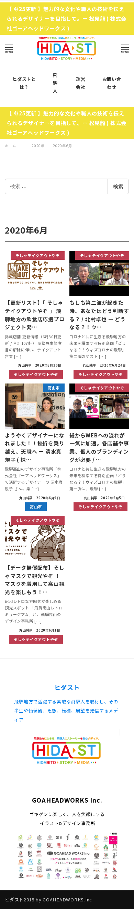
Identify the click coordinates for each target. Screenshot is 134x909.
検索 (118, 186)
